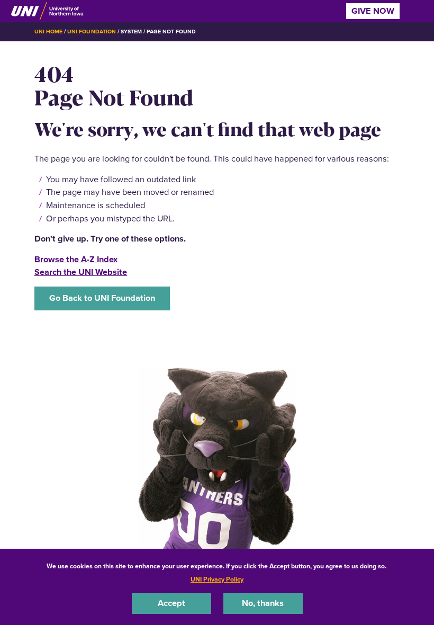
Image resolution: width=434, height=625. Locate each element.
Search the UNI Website (80, 272)
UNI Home (48, 31)
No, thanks (263, 603)
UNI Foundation (91, 31)
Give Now (372, 10)
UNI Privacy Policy (217, 579)
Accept (171, 603)
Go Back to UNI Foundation (102, 298)
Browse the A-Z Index (75, 259)
